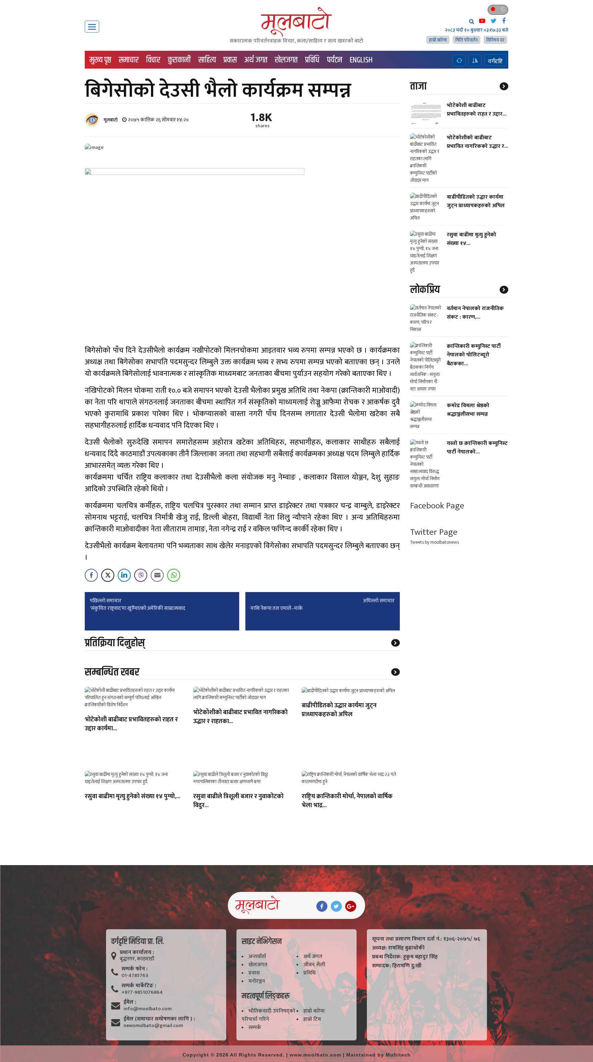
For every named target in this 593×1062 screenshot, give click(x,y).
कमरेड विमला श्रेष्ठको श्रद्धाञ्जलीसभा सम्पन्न (468, 410)
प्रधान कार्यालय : (137, 952)
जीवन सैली (314, 964)
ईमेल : (130, 1002)
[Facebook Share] (91, 575)
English (361, 60)
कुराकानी (179, 60)
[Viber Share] (140, 575)
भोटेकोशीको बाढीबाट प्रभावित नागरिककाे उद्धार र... (477, 142)
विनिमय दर (495, 40)
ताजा (418, 86)
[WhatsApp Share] (173, 575)
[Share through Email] (157, 575)
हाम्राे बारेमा (438, 40)
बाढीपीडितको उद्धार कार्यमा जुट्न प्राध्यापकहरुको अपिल (339, 710)
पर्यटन (334, 60)
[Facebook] (322, 906)
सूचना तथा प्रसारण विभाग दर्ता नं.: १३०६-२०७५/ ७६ (426, 939)
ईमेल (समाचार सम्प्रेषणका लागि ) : (159, 1019)
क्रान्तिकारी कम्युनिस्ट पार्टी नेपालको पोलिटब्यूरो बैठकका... (474, 355)
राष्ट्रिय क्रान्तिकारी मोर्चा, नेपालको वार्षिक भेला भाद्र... (347, 801)
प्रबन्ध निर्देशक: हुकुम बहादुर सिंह (405, 957)
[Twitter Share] (107, 575)
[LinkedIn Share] (124, 575)
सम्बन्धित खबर (112, 672)
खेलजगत (286, 60)
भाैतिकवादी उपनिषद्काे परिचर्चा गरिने (268, 1015)
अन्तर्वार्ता (257, 956)
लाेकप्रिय (425, 289)
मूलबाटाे (111, 120)
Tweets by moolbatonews (434, 542)
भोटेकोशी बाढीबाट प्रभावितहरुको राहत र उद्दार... (477, 109)
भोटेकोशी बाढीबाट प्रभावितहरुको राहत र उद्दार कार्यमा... (131, 724)
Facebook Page (437, 505)
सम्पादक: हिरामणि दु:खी (396, 966)
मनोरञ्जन (256, 981)
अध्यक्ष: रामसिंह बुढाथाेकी (398, 948)
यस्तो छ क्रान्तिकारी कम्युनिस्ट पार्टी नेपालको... (477, 448)
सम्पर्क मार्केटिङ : (138, 986)
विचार (153, 60)
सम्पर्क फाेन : (134, 969)
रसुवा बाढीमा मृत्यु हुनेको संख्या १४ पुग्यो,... (132, 797)
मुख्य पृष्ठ (100, 60)
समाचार (129, 60)
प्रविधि (312, 60)
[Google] (351, 906)
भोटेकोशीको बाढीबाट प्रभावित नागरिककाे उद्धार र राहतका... (240, 717)
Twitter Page (433, 532)
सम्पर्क (254, 1027)
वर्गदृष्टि (495, 61)
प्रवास (230, 60)
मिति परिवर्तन (466, 40)
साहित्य (207, 60)
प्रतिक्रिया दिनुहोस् (115, 643)
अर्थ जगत (255, 60)
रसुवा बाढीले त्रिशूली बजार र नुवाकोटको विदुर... (238, 801)
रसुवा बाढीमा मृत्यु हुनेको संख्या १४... (471, 239)
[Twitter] (336, 906)
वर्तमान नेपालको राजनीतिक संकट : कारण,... (475, 313)
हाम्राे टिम (312, 1019)
